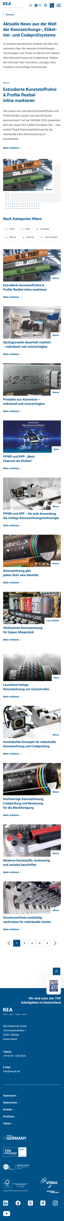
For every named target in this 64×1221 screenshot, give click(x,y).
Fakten (7, 1123)
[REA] (13, 5)
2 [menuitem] (24, 943)
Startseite (9, 15)
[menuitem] (9, 943)
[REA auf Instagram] (55, 1203)
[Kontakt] (56, 971)
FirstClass (8, 1116)
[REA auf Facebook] (18, 1203)
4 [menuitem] (39, 943)
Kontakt (7, 1109)
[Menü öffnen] (59, 5)
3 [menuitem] (32, 943)
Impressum (9, 1095)
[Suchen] (45, 5)
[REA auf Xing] (42, 1203)
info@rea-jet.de (11, 1071)
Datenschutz (10, 1102)
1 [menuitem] (16, 943)
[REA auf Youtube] (6, 1213)
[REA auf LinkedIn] (5, 1203)
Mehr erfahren (11, 147)
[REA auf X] (30, 1203)
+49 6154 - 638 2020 (14, 1055)
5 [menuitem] (47, 943)
